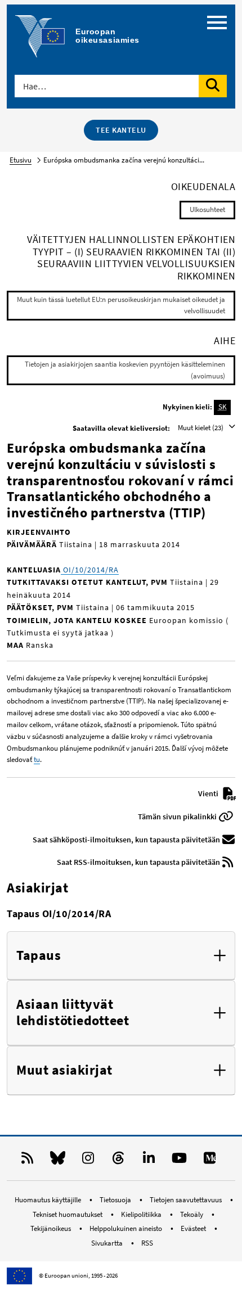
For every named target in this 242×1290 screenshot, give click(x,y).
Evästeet (194, 1228)
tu (37, 759)
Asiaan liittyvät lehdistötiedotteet (72, 1012)
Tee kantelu (121, 130)
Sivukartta (107, 1243)
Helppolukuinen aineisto (126, 1228)
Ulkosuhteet (207, 209)
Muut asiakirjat (64, 1070)
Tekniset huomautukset (68, 1214)
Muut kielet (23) (201, 427)
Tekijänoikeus (51, 1228)
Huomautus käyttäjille (49, 1200)
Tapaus (38, 956)
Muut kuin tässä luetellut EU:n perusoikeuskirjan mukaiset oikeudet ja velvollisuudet (121, 305)
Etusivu (21, 160)
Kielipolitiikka (142, 1214)
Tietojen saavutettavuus (186, 1200)
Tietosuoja (116, 1200)
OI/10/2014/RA (90, 570)
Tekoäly (192, 1214)
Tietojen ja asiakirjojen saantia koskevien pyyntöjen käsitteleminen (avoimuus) (125, 370)
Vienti (209, 793)
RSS (147, 1243)
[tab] (121, 956)
